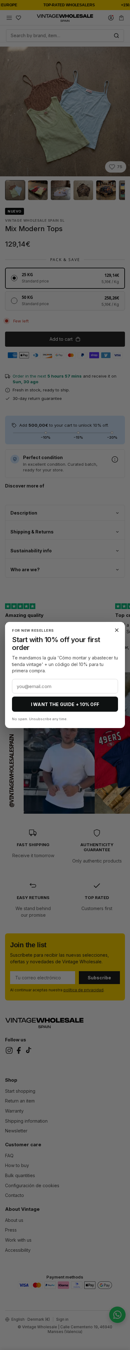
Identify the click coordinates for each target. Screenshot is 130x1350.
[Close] (117, 630)
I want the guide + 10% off (65, 704)
